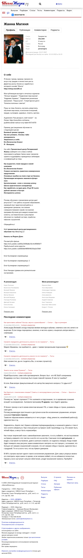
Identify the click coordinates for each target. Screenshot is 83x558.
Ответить (12, 337)
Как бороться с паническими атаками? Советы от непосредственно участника (31, 392)
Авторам (57, 484)
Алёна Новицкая (47, 292)
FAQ (55, 480)
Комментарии (49, 10)
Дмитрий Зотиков (9, 302)
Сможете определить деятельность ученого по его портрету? (26, 342)
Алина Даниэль (46, 295)
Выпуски (14, 10)
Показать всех (9, 311)
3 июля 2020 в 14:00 (10, 397)
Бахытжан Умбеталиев (49, 304)
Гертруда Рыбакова (10, 300)
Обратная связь (72, 483)
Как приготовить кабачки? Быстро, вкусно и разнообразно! (24, 322)
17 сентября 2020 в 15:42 (12, 344)
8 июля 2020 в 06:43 (10, 373)
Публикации (24, 30)
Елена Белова (8, 304)
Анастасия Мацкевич (48, 297)
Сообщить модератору (28, 325)
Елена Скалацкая (9, 307)
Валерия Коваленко (10, 292)
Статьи (32, 10)
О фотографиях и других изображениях (16, 528)
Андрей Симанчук (47, 300)
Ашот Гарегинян (47, 302)
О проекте (57, 477)
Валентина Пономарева (11, 288)
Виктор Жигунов (9, 295)
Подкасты (61, 10)
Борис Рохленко (9, 285)
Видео (69, 10)
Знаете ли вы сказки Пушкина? (15, 370)
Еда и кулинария (61, 322)
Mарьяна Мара (46, 285)
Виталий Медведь (9, 297)
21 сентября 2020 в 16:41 (12, 325)
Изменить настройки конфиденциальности (17, 551)
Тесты (39, 10)
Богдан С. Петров (47, 307)
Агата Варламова (47, 288)
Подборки (24, 10)
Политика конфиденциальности (13, 522)
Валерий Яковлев (9, 290)
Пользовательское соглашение (13, 524)
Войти (59, 4)
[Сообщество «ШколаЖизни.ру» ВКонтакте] (18, 15)
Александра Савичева (49, 290)
